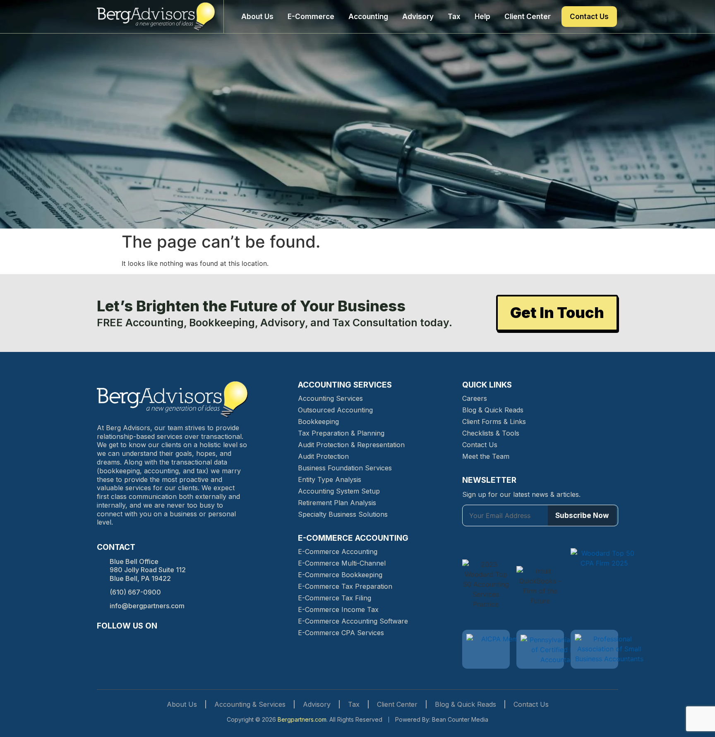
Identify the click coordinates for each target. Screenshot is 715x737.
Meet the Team (485, 456)
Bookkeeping (318, 421)
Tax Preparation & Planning (341, 433)
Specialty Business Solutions (343, 514)
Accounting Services (330, 398)
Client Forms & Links (494, 421)
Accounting (368, 16)
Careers (474, 398)
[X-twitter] (147, 642)
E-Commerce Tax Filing (334, 598)
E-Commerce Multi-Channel (342, 563)
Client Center (527, 16)
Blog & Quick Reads (492, 410)
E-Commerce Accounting (337, 551)
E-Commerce (311, 16)
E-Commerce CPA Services (341, 632)
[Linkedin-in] (132, 642)
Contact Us (589, 16)
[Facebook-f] (102, 642)
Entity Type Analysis (329, 479)
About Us (257, 16)
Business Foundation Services (345, 468)
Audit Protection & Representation (351, 444)
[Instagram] (117, 642)
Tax (454, 16)
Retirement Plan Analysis (337, 502)
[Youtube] (162, 642)
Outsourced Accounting (335, 410)
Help (482, 16)
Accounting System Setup (339, 491)
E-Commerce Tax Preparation (345, 586)
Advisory (418, 16)
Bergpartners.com (302, 720)
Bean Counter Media (460, 720)
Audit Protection (323, 456)
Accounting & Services (250, 704)
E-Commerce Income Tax (338, 609)
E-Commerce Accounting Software (353, 621)
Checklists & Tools (490, 433)
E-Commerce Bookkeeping (340, 574)
